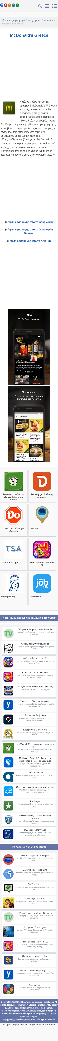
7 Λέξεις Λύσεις (35, 884)
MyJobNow (35, 596)
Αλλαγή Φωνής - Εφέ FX (35, 658)
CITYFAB (34, 528)
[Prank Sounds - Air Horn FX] (42, 558)
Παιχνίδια (19, 1019)
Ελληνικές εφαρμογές (34, 1011)
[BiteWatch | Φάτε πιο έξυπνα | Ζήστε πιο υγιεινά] (13, 490)
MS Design (53, 1005)
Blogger (32, 1005)
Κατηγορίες (30, 1019)
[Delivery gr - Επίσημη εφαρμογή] (42, 490)
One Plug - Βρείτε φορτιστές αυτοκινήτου (35, 787)
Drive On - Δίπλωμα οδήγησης (14, 529)
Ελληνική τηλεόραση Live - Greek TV (35, 629)
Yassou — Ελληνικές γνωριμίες (35, 701)
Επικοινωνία (49, 1019)
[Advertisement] (29, 70)
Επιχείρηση (34, 20)
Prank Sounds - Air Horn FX (42, 563)
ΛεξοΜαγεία (34, 985)
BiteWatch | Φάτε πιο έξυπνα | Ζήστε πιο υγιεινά (13, 497)
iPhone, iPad (39, 1008)
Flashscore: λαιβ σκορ (35, 715)
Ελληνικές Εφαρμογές (13, 20)
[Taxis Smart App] (13, 558)
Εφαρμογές (8, 1019)
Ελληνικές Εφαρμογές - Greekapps (38, 1002)
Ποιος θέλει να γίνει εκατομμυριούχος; (35, 686)
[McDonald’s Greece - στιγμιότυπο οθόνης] (29, 347)
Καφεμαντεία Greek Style (35, 730)
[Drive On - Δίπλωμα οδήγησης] (13, 524)
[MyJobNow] (42, 593)
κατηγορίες (41, 1014)
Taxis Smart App (9, 562)
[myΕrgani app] (13, 593)
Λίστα (39, 1019)
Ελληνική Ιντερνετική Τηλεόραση (34, 855)
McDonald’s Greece (29, 35)
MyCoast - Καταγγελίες (35, 830)
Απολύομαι (35, 801)
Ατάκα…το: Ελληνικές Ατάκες (35, 644)
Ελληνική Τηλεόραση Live (35, 870)
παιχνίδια (52, 1011)
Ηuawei (49, 1008)
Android (48, 20)
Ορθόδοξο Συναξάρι (34, 898)
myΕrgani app (8, 596)
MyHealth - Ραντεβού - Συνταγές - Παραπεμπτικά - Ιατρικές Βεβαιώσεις (35, 759)
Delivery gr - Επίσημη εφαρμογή (42, 495)
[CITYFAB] (42, 524)
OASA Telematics (35, 772)
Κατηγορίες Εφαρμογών (35, 927)
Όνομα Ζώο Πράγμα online (34, 956)
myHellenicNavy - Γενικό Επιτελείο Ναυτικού (35, 817)
